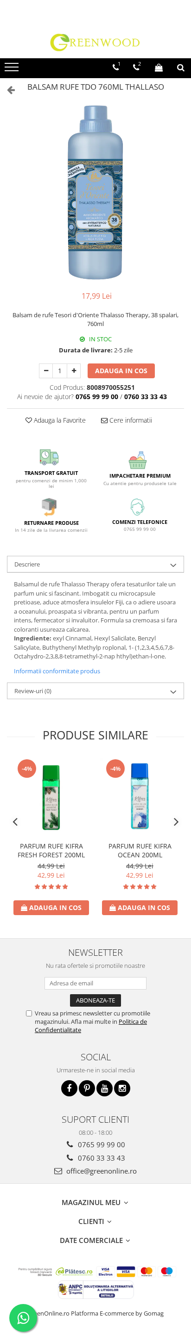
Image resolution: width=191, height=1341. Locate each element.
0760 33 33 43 (100, 1158)
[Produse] (13, 70)
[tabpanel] (95, 193)
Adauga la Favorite (59, 420)
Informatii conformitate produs (57, 671)
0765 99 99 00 (100, 1144)
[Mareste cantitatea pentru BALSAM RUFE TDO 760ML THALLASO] (74, 370)
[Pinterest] (87, 1088)
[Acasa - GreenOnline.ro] (95, 42)
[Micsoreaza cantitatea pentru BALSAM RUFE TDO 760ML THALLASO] (46, 370)
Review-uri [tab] (32, 691)
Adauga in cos (121, 370)
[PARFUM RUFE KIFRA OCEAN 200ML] (139, 797)
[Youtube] (104, 1088)
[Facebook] (69, 1088)
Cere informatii (130, 420)
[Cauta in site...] (181, 67)
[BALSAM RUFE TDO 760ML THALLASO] (95, 193)
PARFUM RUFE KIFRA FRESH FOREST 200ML (51, 850)
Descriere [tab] (27, 564)
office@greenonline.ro (100, 1170)
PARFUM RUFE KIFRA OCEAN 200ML (140, 850)
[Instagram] (122, 1088)
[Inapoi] (7, 89)
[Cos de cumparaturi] (158, 67)
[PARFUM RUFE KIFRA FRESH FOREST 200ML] (51, 797)
